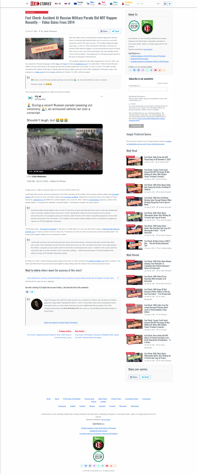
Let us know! (147, 49)
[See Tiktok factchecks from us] (130, 70)
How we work (89, 399)
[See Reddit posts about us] (160, 70)
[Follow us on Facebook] (138, 70)
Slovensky (123, 406)
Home (48, 399)
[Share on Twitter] (32, 292)
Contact (103, 401)
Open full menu (27, 3)
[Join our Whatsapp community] (147, 70)
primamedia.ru (94, 200)
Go (158, 4)
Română (102, 406)
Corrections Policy (131, 399)
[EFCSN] (98, 456)
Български (62, 406)
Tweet (116, 31)
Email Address (134, 86)
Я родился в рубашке (48, 229)
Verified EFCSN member (139, 59)
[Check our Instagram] (143, 70)
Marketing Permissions (137, 96)
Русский (112, 406)
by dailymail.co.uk (80, 64)
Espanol (82, 406)
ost (42, 72)
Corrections (146, 399)
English (72, 406)
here (58, 64)
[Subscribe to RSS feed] (164, 70)
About (57, 399)
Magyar (92, 406)
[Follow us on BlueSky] (134, 70)
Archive (93, 401)
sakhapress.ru (38, 200)
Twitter (37, 72)
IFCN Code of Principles (71, 399)
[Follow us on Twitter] (151, 70)
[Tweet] (170, 4)
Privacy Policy (116, 399)
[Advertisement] (73, 359)
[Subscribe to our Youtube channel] (155, 70)
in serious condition (71, 197)
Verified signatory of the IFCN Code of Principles (148, 56)
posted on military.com (96, 261)
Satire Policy (102, 399)
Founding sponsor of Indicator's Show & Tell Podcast (149, 61)
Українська (135, 406)
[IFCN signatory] (98, 444)
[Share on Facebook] (27, 292)
